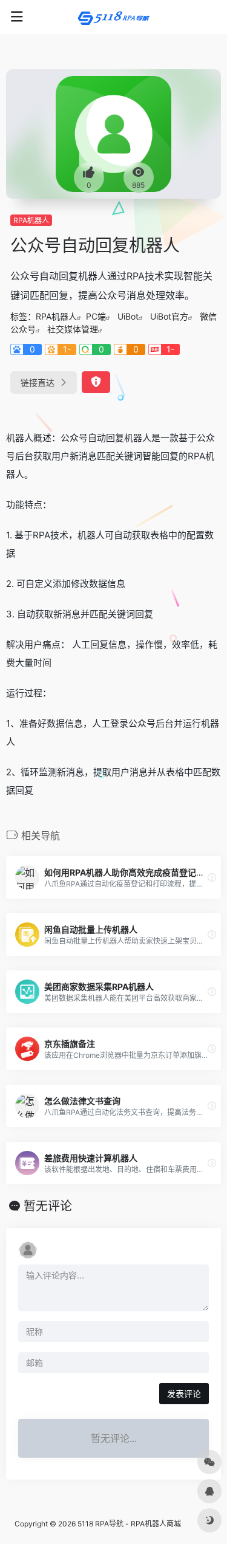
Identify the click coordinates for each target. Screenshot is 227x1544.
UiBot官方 (169, 316)
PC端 (96, 316)
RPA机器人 (31, 220)
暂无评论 (48, 1206)
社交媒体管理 (72, 329)
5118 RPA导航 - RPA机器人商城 (129, 1523)
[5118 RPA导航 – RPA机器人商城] (113, 17)
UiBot (128, 316)
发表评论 (184, 1393)
